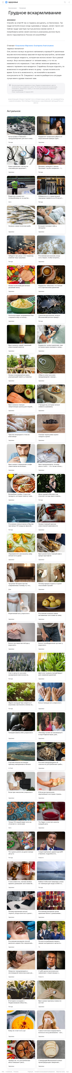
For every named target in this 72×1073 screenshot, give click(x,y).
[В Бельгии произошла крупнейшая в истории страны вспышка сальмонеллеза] (51, 786)
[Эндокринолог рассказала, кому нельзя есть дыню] (21, 548)
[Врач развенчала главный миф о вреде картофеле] (51, 548)
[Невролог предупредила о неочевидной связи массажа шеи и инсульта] (21, 965)
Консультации (12, 8)
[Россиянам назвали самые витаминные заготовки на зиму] (51, 607)
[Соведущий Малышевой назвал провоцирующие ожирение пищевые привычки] (51, 1054)
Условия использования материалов (45, 1071)
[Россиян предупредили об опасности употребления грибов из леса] (51, 756)
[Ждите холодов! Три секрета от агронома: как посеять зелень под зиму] (21, 697)
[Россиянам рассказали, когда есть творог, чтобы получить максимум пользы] (51, 249)
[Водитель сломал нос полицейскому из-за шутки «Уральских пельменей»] (21, 190)
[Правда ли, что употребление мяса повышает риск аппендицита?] (21, 1054)
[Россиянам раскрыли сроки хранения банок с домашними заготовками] (51, 905)
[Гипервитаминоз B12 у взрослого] (21, 726)
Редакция (30, 1071)
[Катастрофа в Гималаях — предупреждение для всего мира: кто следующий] (21, 130)
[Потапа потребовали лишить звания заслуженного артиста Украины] (51, 935)
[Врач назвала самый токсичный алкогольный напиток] (21, 339)
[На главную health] (13, 2)
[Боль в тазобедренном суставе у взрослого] (51, 637)
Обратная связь (60, 1071)
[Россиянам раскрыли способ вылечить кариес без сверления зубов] (21, 935)
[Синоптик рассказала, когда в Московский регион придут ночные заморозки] (51, 309)
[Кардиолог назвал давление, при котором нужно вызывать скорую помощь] (51, 339)
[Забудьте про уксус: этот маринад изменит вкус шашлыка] (21, 249)
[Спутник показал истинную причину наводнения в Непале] (21, 756)
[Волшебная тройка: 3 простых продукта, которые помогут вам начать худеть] (21, 488)
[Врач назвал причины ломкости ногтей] (51, 995)
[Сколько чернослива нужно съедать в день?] (51, 428)
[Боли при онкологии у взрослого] (21, 786)
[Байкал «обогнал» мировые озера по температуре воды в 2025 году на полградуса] (51, 875)
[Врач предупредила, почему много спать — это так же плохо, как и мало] (51, 458)
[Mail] (6, 2)
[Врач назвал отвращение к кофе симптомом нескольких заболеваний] (21, 458)
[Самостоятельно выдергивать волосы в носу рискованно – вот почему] (51, 1024)
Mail (3, 1071)
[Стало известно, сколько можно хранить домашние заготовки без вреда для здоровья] (21, 875)
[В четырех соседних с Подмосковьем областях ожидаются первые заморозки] (21, 995)
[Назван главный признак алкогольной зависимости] (51, 518)
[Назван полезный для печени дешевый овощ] (21, 279)
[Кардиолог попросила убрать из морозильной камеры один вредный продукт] (51, 130)
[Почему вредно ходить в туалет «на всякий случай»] (51, 577)
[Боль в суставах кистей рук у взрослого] (21, 637)
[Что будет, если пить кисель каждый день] (51, 816)
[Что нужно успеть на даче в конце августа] (21, 846)
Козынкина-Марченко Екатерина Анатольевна (34, 46)
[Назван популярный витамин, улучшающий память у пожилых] (21, 369)
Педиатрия (22, 8)
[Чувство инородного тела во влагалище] (21, 428)
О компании (9, 1071)
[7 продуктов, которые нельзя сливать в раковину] (51, 398)
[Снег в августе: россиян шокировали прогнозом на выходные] (21, 667)
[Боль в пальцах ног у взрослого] (51, 697)
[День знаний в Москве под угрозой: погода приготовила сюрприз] (51, 488)
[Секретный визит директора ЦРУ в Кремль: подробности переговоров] (51, 846)
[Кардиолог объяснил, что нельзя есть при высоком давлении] (51, 279)
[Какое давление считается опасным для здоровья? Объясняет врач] (21, 160)
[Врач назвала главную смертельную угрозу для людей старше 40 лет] (21, 398)
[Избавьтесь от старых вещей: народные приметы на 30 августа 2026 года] (51, 190)
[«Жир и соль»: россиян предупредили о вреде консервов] (51, 369)
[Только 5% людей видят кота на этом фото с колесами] (21, 816)
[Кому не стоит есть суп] (21, 1024)
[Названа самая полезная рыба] (21, 220)
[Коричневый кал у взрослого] (21, 607)
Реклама (16, 1071)
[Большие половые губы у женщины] (51, 220)
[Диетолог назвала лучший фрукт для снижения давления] (51, 667)
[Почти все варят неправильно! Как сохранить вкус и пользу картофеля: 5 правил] (21, 309)
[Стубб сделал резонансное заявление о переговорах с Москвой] (51, 965)
